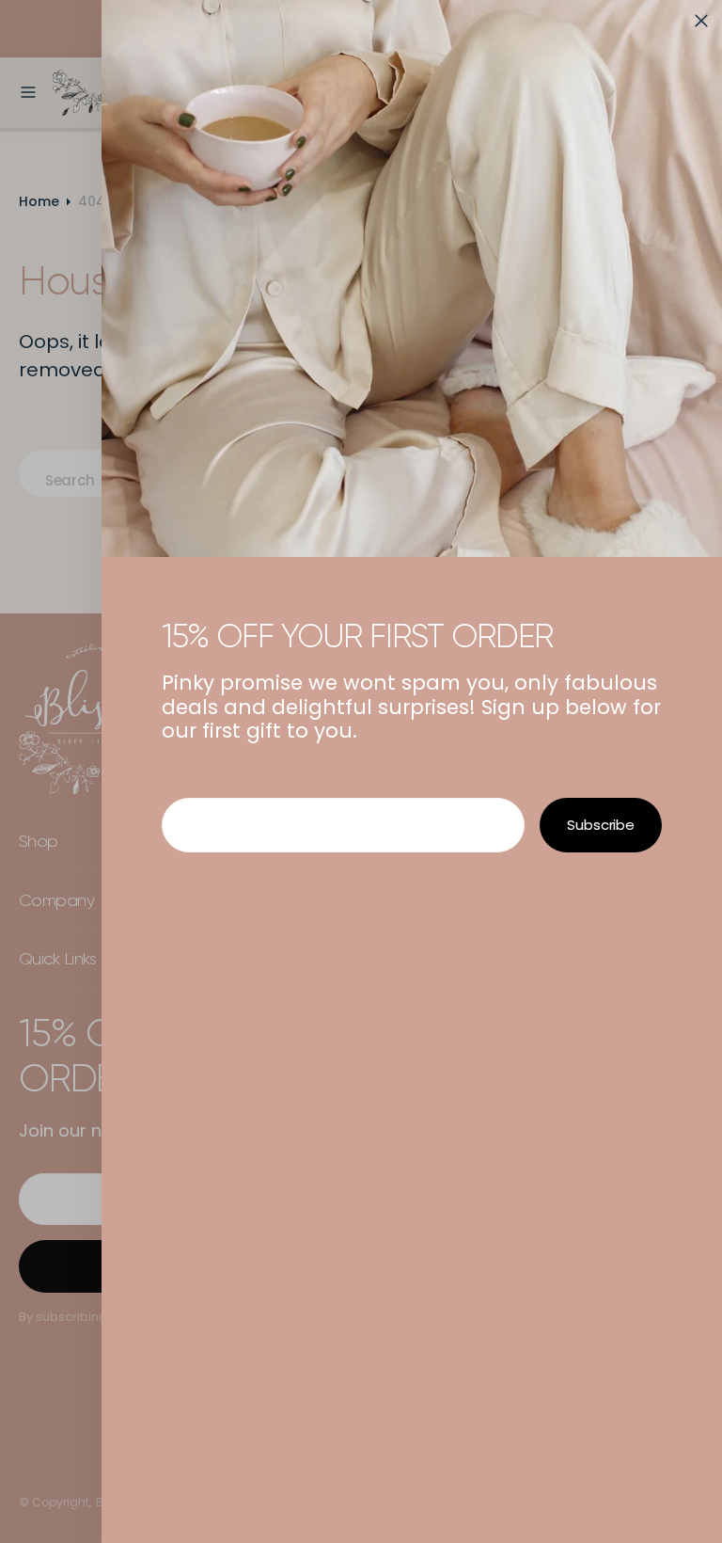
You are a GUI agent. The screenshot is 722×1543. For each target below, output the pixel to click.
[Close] (701, 20)
